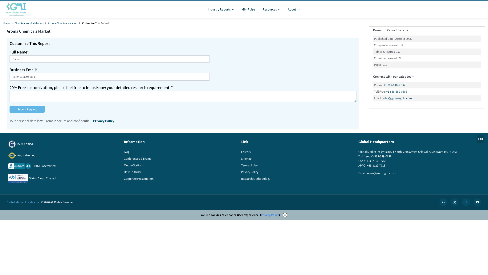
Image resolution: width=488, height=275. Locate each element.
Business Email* (24, 69)
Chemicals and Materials (28, 23)
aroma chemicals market (62, 23)
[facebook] (466, 202)
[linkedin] (443, 202)
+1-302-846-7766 (394, 85)
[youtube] (477, 202)
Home (6, 23)
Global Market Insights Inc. (23, 202)
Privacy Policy (270, 215)
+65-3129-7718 (376, 165)
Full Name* (19, 52)
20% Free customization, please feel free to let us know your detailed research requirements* (91, 87)
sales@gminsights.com (397, 98)
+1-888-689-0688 (396, 92)
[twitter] (454, 202)
